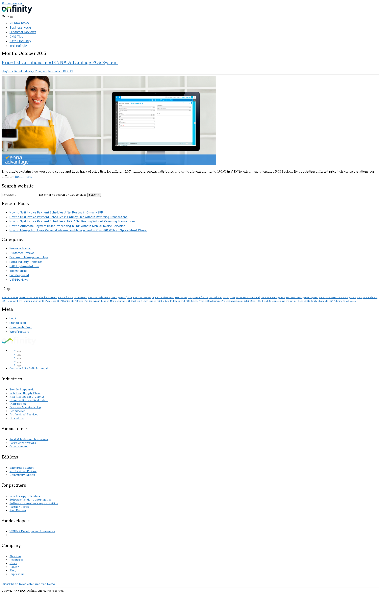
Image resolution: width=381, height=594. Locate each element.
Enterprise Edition (22, 467)
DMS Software (200, 297)
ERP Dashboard (10, 301)
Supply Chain (317, 301)
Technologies (19, 45)
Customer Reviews (23, 32)
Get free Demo (45, 584)
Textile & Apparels (22, 389)
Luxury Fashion (101, 301)
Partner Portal (19, 506)
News (13, 563)
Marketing (136, 301)
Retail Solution (269, 301)
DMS (190, 297)
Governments (19, 446)
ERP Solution (63, 301)
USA (25, 368)
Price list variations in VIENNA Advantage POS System (60, 62)
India (32, 368)
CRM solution (80, 297)
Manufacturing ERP (120, 301)
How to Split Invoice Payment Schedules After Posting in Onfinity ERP (56, 212)
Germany (16, 368)
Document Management (273, 297)
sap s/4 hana (296, 301)
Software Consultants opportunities (34, 503)
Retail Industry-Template (30, 71)
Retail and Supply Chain (25, 393)
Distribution (181, 297)
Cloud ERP (32, 297)
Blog (13, 570)
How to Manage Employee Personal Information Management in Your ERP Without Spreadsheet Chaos (78, 230)
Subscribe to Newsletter (18, 584)
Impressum (17, 574)
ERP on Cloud (49, 301)
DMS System (229, 297)
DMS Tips (16, 36)
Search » (94, 194)
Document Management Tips (29, 257)
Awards (23, 297)
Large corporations (23, 443)
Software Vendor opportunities (30, 499)
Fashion (88, 301)
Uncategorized (19, 275)
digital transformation (163, 297)
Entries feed (18, 323)
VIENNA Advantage (335, 301)
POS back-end (177, 301)
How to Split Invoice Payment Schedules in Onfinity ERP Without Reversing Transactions (69, 217)
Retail (246, 301)
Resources (16, 559)
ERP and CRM (370, 297)
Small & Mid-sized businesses (29, 439)
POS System (192, 301)
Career (14, 567)
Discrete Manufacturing (25, 407)
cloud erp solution (48, 297)
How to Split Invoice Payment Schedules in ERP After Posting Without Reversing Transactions (72, 221)
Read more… (24, 177)
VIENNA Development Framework (32, 531)
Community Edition (22, 475)
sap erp (285, 301)
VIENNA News (19, 23)
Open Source (149, 301)
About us (15, 556)
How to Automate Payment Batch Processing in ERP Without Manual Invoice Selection (67, 226)
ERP (359, 297)
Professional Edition (23, 471)
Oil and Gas (17, 418)
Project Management (232, 301)
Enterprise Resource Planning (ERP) (337, 297)
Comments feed (21, 327)
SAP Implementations (24, 266)
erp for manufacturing (30, 301)
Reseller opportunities (25, 496)
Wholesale (351, 301)
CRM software (65, 297)
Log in (14, 318)
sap (279, 301)
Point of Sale (163, 301)
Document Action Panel (248, 297)
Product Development (209, 301)
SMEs (307, 301)
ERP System (77, 301)
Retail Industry (20, 41)
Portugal (42, 368)
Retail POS (255, 301)
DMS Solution (215, 297)
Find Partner (18, 510)
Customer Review (142, 297)
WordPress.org (19, 332)
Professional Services (24, 414)
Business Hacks (21, 27)
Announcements (10, 297)
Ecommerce (17, 411)
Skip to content (12, 3)
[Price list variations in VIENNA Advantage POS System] (109, 164)
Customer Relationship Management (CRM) (110, 297)
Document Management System (302, 297)
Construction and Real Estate (29, 400)
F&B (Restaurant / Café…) (27, 396)
